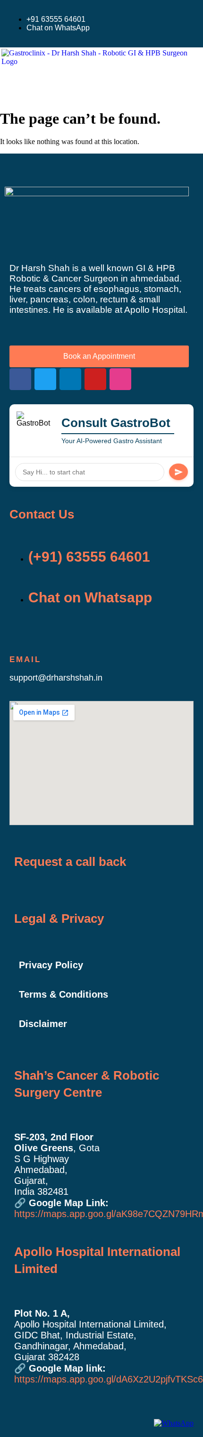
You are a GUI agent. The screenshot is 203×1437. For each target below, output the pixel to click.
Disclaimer (43, 1024)
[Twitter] (45, 379)
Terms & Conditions (63, 994)
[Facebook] (20, 379)
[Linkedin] (70, 379)
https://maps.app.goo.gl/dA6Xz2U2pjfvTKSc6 (108, 1379)
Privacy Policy (51, 965)
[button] (21, 83)
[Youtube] (95, 379)
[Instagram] (120, 379)
